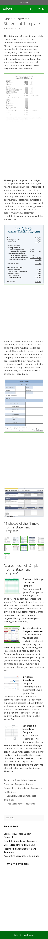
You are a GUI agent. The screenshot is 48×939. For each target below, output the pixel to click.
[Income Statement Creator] (24, 516)
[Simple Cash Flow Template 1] (15, 547)
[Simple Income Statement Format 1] (40, 547)
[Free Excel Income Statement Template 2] (24, 431)
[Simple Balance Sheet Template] (40, 539)
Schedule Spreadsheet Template (20, 840)
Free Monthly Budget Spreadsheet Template (33, 582)
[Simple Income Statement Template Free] (7, 556)
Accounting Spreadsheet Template (21, 855)
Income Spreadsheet (17, 780)
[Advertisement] (24, 151)
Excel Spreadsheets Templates (19, 844)
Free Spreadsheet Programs (21, 803)
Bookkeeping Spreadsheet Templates (29, 729)
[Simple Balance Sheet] (7, 547)
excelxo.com (7, 8)
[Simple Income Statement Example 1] (32, 547)
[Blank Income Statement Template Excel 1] (24, 283)
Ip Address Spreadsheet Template (29, 680)
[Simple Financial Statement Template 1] (24, 547)
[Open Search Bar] (31, 9)
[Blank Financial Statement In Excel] (24, 122)
